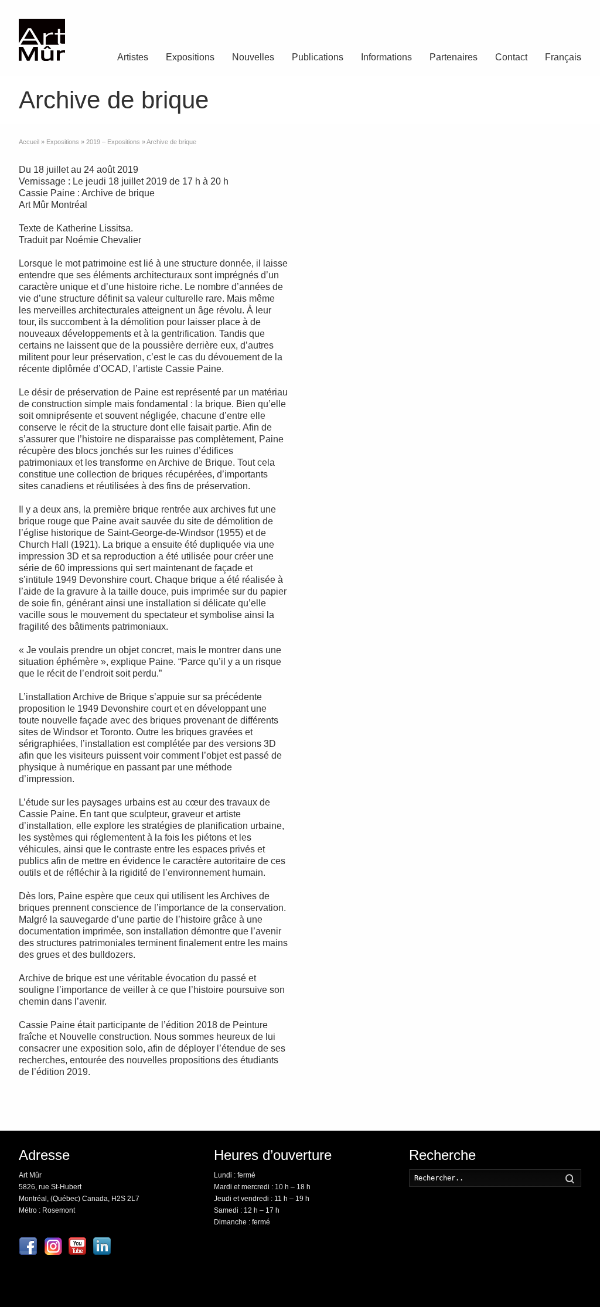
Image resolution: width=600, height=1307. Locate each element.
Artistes (132, 57)
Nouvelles (253, 57)
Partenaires (453, 57)
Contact (511, 57)
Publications (317, 57)
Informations (386, 57)
